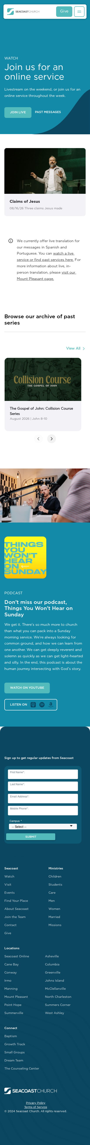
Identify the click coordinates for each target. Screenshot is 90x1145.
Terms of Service (35, 1107)
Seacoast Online (16, 956)
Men (51, 901)
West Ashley (54, 1013)
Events (9, 893)
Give (64, 11)
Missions (54, 925)
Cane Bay (11, 964)
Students (55, 884)
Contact (10, 925)
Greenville (52, 972)
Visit (7, 884)
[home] (23, 11)
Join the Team (15, 917)
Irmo (7, 980)
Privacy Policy (35, 1103)
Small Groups (14, 1052)
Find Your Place (16, 901)
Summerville (13, 1013)
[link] (43, 394)
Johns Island (54, 980)
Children (54, 876)
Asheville (52, 956)
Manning (10, 989)
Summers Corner (58, 1005)
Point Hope (12, 1005)
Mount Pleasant (16, 997)
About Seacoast (16, 909)
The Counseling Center (21, 1068)
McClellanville (55, 989)
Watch (9, 876)
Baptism (10, 1036)
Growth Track (14, 1044)
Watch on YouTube (27, 688)
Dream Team (13, 1060)
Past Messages (48, 112)
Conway (10, 972)
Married (54, 917)
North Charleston (58, 997)
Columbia (52, 964)
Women (54, 909)
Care (51, 893)
